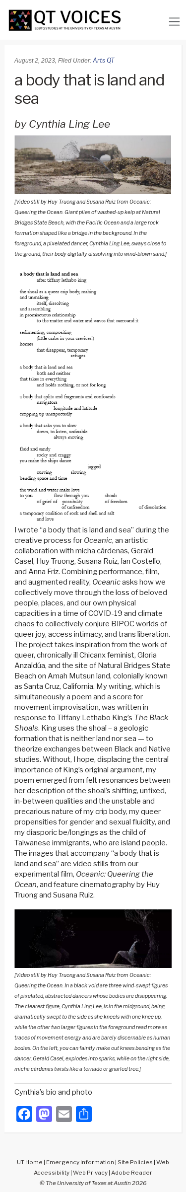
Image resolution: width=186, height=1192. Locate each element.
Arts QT (104, 60)
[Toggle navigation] (174, 21)
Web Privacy (90, 1172)
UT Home (30, 1162)
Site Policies (135, 1162)
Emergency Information (80, 1162)
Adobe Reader (131, 1172)
